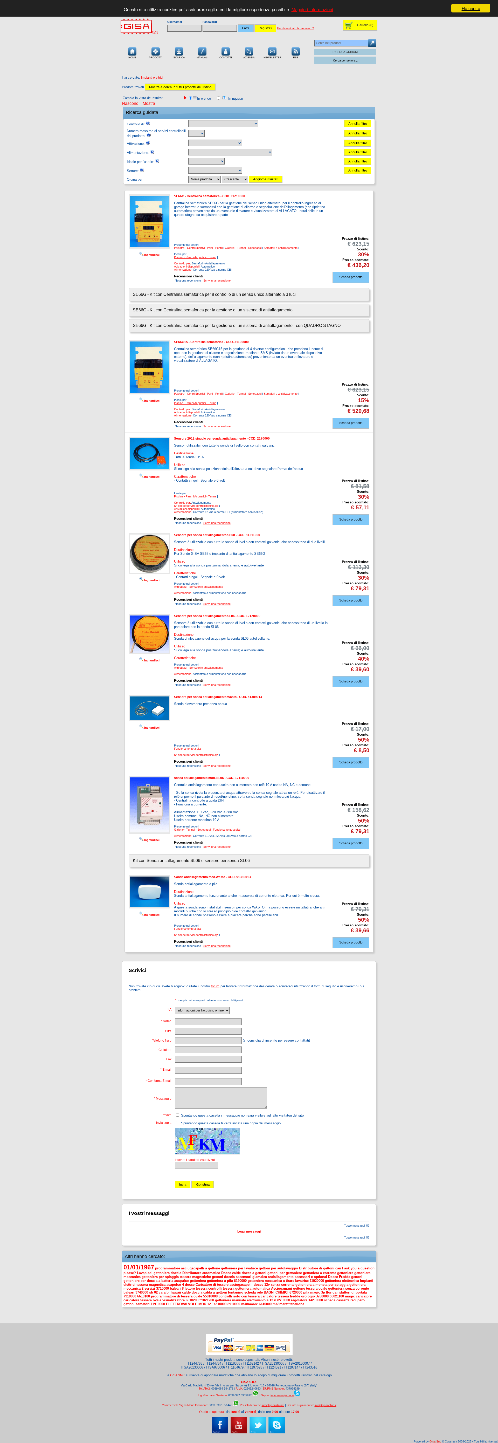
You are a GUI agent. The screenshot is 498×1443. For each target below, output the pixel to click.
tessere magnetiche (195, 1277)
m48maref (280, 1304)
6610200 (192, 1300)
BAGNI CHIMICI (276, 1292)
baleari (128, 1292)
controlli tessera (221, 1288)
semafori (143, 1304)
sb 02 (153, 1292)
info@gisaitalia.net (273, 1405)
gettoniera (198, 1281)
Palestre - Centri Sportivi (189, 247)
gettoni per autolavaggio (278, 1268)
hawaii (176, 1292)
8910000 (233, 1304)
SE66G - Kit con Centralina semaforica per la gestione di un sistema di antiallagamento (213, 310)
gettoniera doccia (167, 1273)
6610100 (143, 1296)
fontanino (235, 1292)
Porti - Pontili (215, 247)
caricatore (364, 1296)
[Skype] (276, 1432)
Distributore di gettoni (316, 1268)
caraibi (164, 1292)
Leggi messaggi (249, 1231)
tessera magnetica (150, 1285)
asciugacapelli (241, 1285)
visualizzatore (173, 1300)
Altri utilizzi (180, 586)
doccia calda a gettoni (209, 1292)
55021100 (337, 1296)
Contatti (225, 57)
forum (215, 986)
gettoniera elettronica (342, 1281)
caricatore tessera (275, 1296)
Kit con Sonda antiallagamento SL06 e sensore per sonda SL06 (191, 860)
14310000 (219, 1304)
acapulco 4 (175, 1285)
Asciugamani (281, 1288)
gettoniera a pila (220, 1281)
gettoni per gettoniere (284, 1273)
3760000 (322, 1296)
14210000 (315, 1300)
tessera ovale (316, 1288)
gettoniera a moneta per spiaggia (321, 1285)
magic (350, 1296)
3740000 (141, 1292)
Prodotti (155, 57)
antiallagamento (281, 1277)
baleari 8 (177, 1288)
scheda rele (253, 1292)
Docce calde (231, 1273)
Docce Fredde (339, 1277)
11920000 (317, 1281)
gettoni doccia (223, 1277)
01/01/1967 (138, 1267)
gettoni (356, 1277)
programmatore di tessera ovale (176, 1296)
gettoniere (345, 1273)
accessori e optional (311, 1277)
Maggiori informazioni (312, 9)
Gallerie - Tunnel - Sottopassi (243, 247)
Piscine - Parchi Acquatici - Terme (195, 257)
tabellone (296, 1304)
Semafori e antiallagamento (281, 247)
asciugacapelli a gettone (200, 1268)
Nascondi (131, 103)
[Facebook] (220, 1432)
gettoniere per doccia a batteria (148, 1281)
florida (331, 1292)
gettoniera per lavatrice (239, 1268)
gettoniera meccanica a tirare (271, 1281)
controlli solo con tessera (239, 1296)
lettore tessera (196, 1288)
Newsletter (272, 57)
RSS (296, 57)
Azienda (249, 57)
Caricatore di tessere (212, 1285)
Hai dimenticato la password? (295, 28)
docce (190, 1285)
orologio (308, 1296)
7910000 (129, 1296)
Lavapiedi (145, 1273)
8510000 (283, 1300)
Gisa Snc (435, 1441)
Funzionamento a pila (187, 748)
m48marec (249, 1304)
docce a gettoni (254, 1273)
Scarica (179, 57)
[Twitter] (258, 1432)
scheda (329, 1300)
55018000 (210, 1296)
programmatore (167, 1268)
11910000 (158, 1304)
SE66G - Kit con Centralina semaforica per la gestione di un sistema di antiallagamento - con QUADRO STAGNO (237, 325)
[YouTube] (239, 1432)
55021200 (206, 1300)
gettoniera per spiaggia (160, 1277)
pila (306, 1292)
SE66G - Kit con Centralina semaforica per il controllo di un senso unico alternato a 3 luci (214, 294)
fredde (295, 1296)
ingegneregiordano (282, 1395)
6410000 (265, 1304)
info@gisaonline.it (325, 1405)
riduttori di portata (352, 1292)
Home (132, 57)
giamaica (259, 1277)
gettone (299, 1288)
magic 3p (317, 1292)
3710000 (162, 1288)
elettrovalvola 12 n (261, 1300)
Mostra (149, 103)
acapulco (181, 1281)
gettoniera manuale (230, 1300)
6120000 (240, 1281)
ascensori (243, 1277)
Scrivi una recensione (217, 280)
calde (186, 1292)
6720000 (295, 1292)
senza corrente (282, 1285)
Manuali (202, 57)
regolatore (299, 1300)
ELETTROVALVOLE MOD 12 (188, 1304)
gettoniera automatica (252, 1288)
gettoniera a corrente (319, 1273)
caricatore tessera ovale (142, 1300)
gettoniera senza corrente (348, 1288)
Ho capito (471, 8)
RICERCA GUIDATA (345, 51)
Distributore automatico (201, 1273)
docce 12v (262, 1285)
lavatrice (302, 1281)
